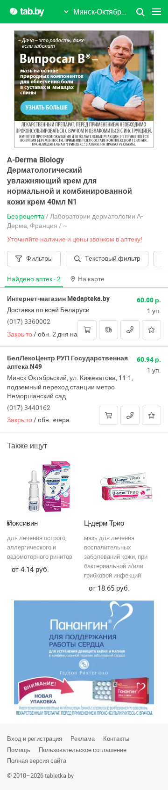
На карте (91, 278)
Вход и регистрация (34, 738)
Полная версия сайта (36, 760)
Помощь (18, 750)
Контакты (116, 738)
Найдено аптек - (34, 278)
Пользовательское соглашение (82, 750)
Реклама (82, 738)
